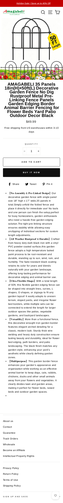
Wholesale (9, 444)
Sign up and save (15, 497)
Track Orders (10, 438)
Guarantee (9, 433)
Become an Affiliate (14, 450)
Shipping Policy (12, 485)
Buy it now (31, 172)
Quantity (31, 144)
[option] (31, 3)
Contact (7, 427)
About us (8, 421)
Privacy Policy (11, 468)
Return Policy (10, 474)
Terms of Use (10, 480)
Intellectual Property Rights (18, 456)
